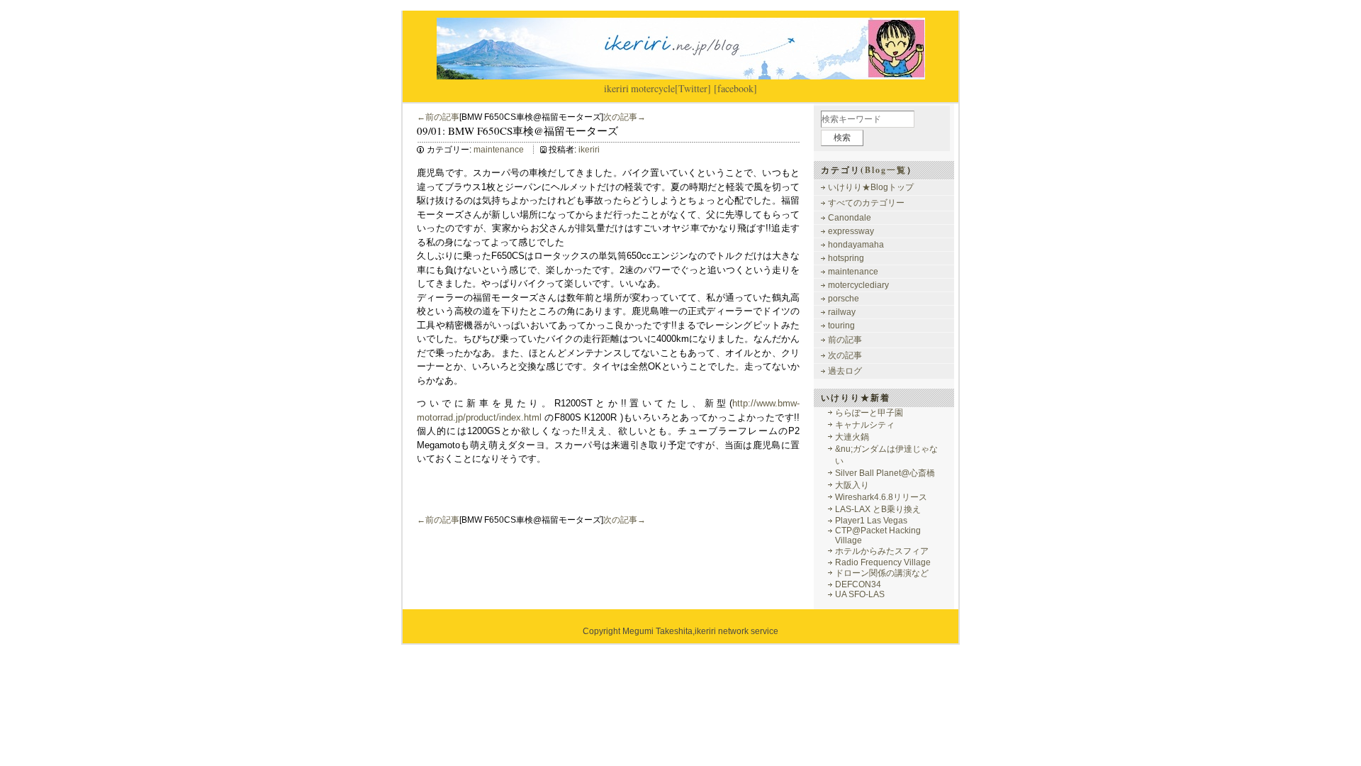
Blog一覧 (886, 170)
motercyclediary (858, 285)
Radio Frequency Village (883, 562)
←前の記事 (438, 117)
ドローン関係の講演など (882, 573)
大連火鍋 (852, 437)
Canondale (849, 218)
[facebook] (735, 88)
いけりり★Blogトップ (871, 187)
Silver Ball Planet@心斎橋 (885, 473)
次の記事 (845, 355)
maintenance (499, 150)
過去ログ (845, 371)
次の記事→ (624, 117)
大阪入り (852, 485)
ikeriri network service (736, 631)
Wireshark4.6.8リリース (881, 497)
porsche (843, 299)
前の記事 (845, 340)
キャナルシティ (865, 425)
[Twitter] (693, 88)
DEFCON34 (858, 584)
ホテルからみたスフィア (882, 551)
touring (841, 326)
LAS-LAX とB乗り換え (878, 509)
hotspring (846, 258)
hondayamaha (856, 245)
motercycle (653, 88)
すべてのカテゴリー (866, 203)
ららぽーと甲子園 (869, 413)
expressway (851, 231)
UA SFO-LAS (860, 594)
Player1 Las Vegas (871, 521)
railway (842, 312)
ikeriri (616, 88)
